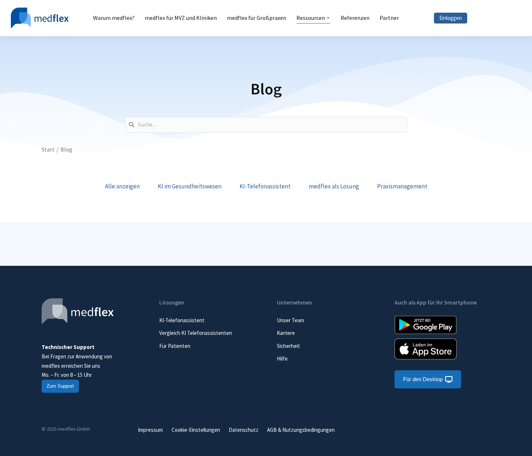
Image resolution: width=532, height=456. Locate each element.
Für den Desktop (423, 379)
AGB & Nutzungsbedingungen (301, 429)
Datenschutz (243, 429)
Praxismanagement (402, 186)
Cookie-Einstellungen (196, 429)
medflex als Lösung (334, 186)
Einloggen (450, 17)
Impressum (150, 429)
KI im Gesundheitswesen (189, 186)
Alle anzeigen (122, 186)
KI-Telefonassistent (265, 186)
